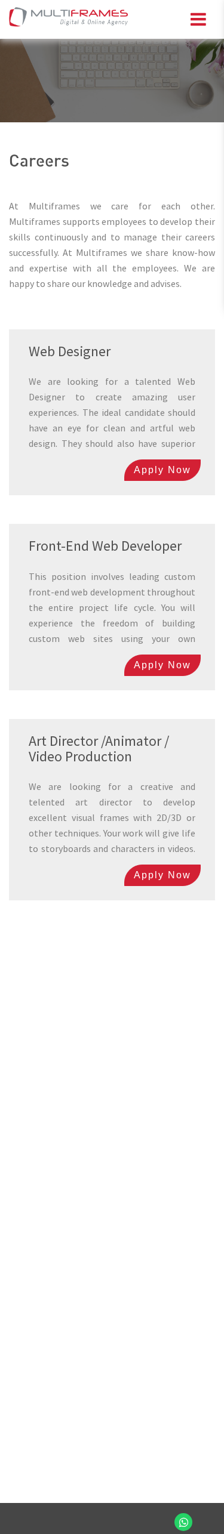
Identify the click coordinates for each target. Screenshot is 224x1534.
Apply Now (162, 470)
